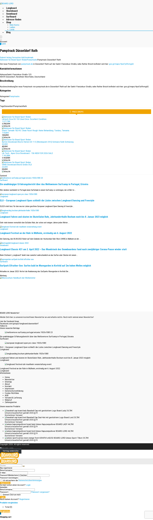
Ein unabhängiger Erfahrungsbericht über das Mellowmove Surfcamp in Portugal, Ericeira (44, 184)
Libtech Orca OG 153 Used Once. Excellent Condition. (24, 119)
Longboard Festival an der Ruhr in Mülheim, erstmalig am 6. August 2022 (36, 233)
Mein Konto (14, 25)
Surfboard (11, 16)
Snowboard (11, 13)
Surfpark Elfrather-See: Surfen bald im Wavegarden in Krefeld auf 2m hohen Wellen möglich (45, 265)
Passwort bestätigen (9, 478)
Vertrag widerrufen (11, 451)
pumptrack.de (27, 64)
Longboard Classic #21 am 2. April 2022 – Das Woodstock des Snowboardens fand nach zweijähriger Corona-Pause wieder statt (63, 249)
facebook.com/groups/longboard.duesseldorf (19, 323)
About (7, 384)
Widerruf (8, 400)
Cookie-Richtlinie (12, 393)
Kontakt (8, 386)
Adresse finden (13, 19)
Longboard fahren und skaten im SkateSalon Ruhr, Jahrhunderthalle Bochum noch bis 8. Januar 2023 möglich (54, 216)
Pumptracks (32, 60)
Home (7, 377)
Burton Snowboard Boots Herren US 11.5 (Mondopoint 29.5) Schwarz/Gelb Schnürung (38, 142)
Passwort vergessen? (40, 492)
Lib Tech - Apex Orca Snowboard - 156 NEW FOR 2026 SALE (27, 153)
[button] (27, 57)
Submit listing (5, 57)
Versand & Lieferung (13, 398)
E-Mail (2, 473)
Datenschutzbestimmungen (30, 480)
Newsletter (9, 379)
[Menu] (1, 37)
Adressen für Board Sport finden (13, 60)
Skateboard (12, 10)
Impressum (9, 388)
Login (3, 497)
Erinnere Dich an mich (11, 495)
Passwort (13, 475)
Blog (8, 32)
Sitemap (8, 382)
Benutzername (6, 470)
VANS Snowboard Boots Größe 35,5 (17, 165)
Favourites (16, 57)
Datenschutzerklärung (14, 391)
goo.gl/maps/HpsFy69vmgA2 (121, 64)
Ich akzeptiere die (22, 480)
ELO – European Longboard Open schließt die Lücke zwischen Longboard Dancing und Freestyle (47, 200)
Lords (12, 29)
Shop (8, 22)
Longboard (11, 8)
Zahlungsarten (11, 402)
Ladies (12, 27)
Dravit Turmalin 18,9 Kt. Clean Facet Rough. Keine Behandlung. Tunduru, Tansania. (35, 130)
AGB (6, 395)
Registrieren (5, 483)
